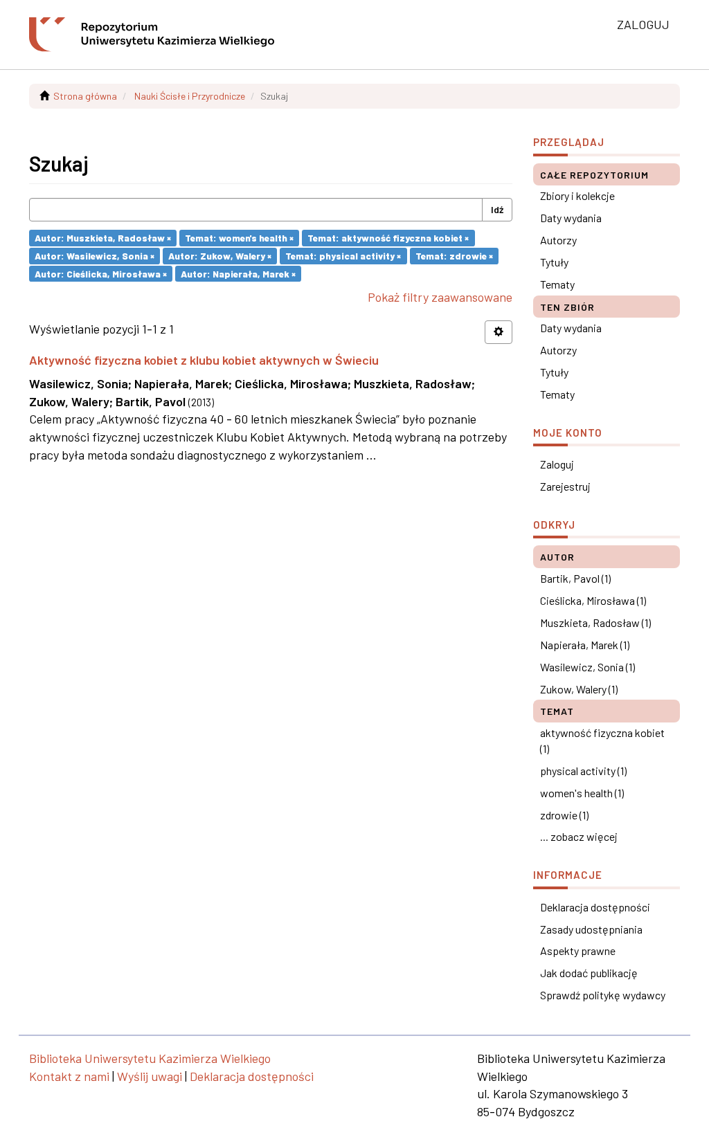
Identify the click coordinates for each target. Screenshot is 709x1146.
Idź (497, 209)
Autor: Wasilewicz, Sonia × (94, 256)
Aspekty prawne (578, 950)
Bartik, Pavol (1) (575, 578)
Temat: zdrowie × (454, 256)
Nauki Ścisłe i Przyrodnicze (189, 96)
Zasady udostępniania (591, 929)
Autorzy (558, 239)
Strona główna (85, 96)
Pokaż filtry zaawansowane (440, 296)
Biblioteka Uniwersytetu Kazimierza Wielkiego (150, 1058)
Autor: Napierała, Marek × (238, 273)
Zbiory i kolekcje (577, 195)
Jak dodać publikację (589, 972)
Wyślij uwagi (149, 1076)
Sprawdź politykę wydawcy (602, 994)
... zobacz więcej (579, 836)
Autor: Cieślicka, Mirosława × (101, 273)
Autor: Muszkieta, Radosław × (103, 238)
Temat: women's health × (239, 238)
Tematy (557, 284)
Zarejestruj (565, 486)
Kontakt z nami (69, 1076)
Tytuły (554, 262)
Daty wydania (571, 217)
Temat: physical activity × (343, 256)
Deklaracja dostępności (595, 906)
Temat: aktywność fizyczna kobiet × (388, 238)
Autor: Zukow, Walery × (219, 256)
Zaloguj (557, 464)
